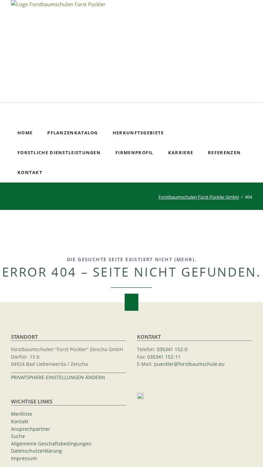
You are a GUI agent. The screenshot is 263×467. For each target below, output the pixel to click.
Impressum (24, 458)
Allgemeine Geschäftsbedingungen (51, 444)
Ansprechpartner (30, 429)
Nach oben (131, 302)
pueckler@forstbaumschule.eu (189, 364)
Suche (250, 113)
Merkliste (21, 414)
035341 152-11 (163, 357)
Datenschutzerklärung (36, 451)
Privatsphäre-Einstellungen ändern (58, 377)
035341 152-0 (172, 349)
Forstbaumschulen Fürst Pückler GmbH (199, 197)
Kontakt (19, 421)
